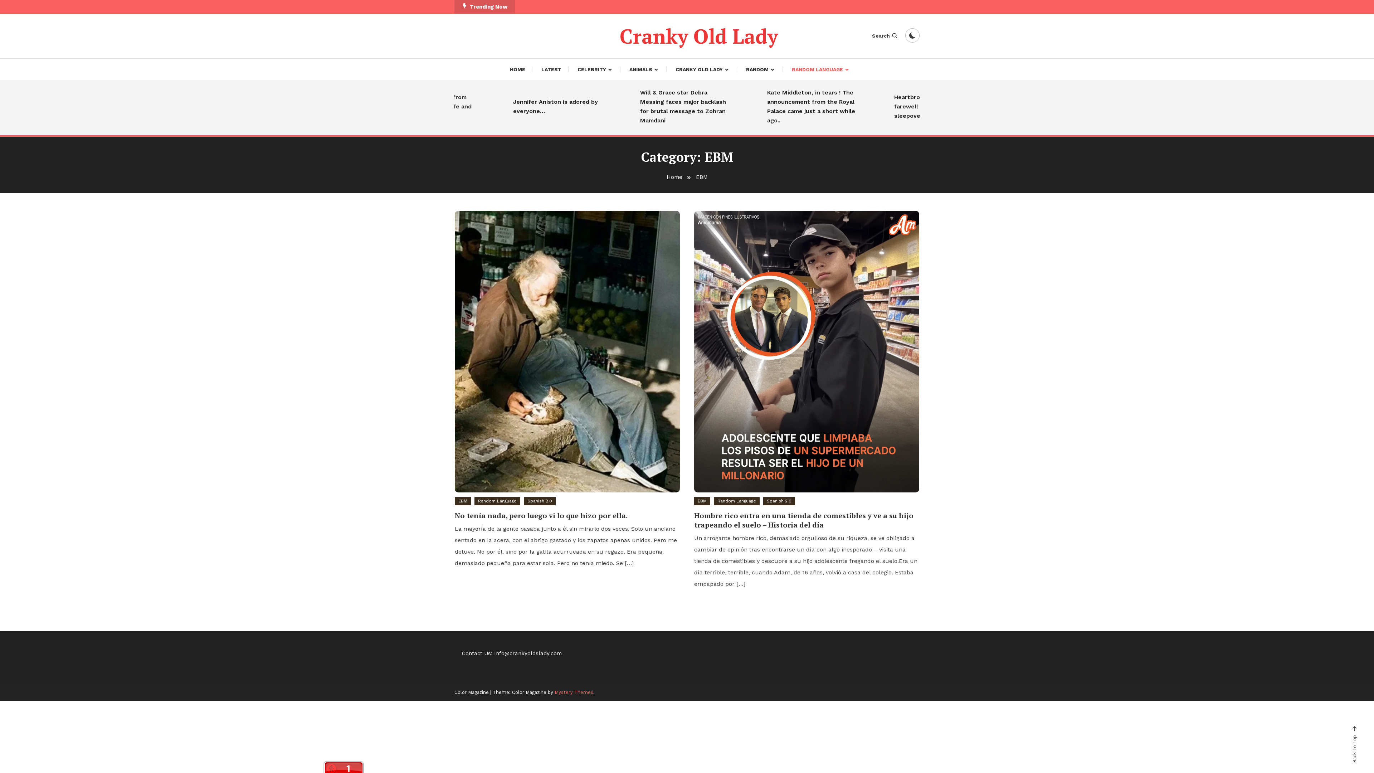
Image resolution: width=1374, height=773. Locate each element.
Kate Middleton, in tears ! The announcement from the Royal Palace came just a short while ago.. (785, 106)
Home (517, 69)
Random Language (817, 69)
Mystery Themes (574, 692)
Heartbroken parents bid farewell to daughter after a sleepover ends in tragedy (909, 106)
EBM (462, 501)
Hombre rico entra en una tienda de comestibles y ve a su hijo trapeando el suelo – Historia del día (803, 520)
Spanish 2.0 (539, 501)
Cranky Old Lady (699, 36)
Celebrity (592, 69)
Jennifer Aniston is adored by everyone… (529, 106)
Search (881, 36)
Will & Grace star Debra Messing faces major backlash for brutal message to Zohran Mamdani (657, 106)
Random (757, 69)
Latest (551, 69)
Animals (640, 69)
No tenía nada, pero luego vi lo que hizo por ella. (541, 515)
